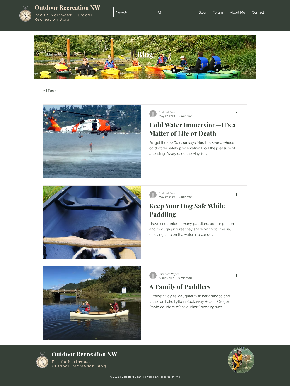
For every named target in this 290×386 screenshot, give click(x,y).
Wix (178, 377)
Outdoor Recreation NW (67, 7)
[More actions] (238, 114)
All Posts (49, 91)
